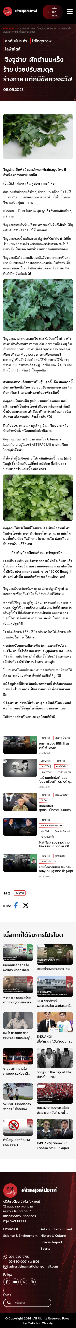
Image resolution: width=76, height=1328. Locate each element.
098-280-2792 (19, 1256)
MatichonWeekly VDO (52, 825)
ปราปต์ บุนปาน (64, 772)
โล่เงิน (44, 800)
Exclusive (45, 761)
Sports (45, 1248)
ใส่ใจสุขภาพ (42, 41)
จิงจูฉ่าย (20, 893)
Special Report (62, 831)
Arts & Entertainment (56, 1229)
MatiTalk (45, 831)
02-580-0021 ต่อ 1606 (24, 1261)
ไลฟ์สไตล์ (12, 49)
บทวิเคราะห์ (46, 772)
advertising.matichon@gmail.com (33, 1266)
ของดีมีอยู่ (46, 766)
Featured (45, 738)
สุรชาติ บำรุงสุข (63, 738)
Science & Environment (20, 1235)
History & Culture (53, 1235)
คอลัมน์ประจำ (16, 41)
